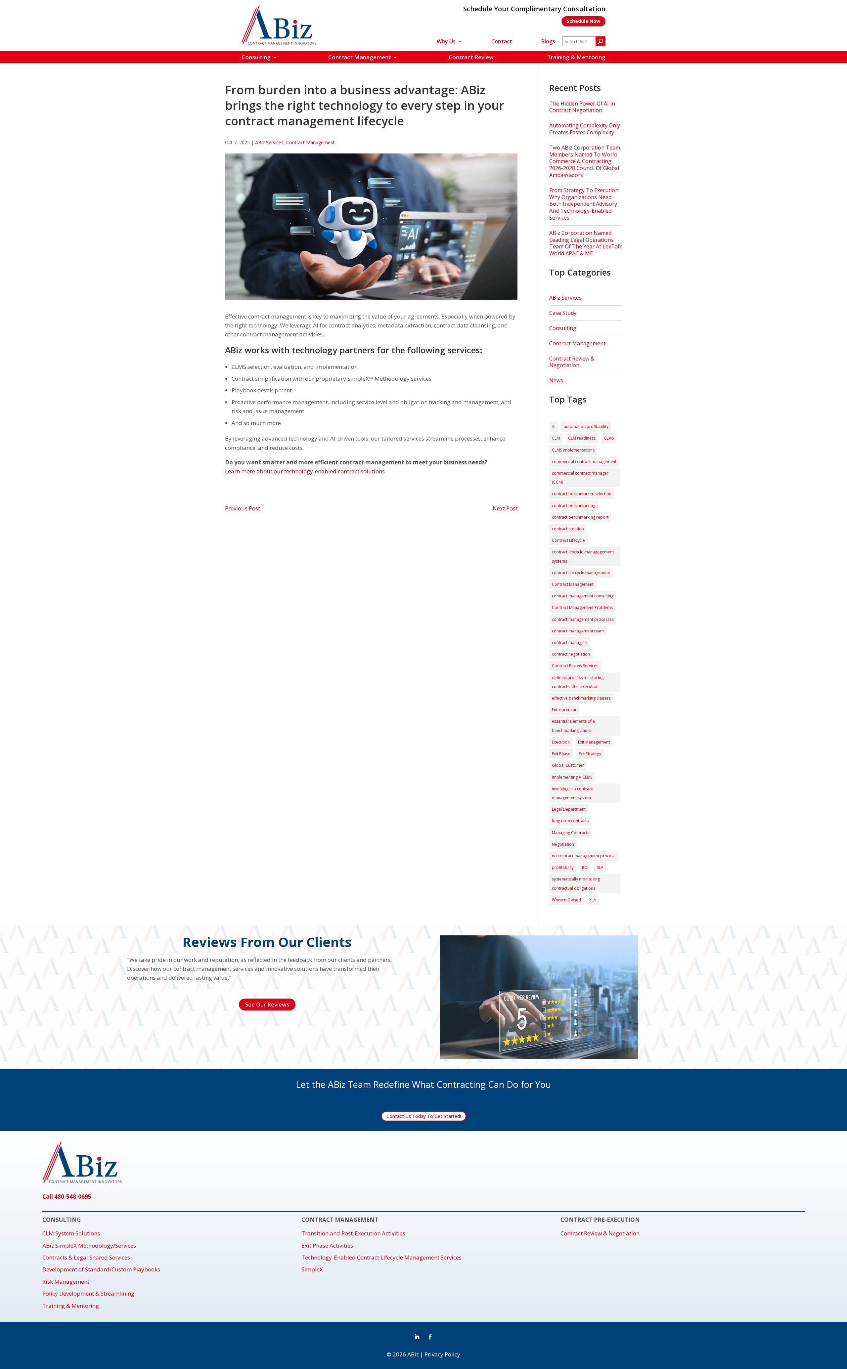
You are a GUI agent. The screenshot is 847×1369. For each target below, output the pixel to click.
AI (554, 426)
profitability (563, 867)
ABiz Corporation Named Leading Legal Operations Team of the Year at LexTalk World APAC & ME (585, 243)
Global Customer (568, 765)
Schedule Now (583, 21)
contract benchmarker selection (581, 493)
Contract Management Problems (582, 607)
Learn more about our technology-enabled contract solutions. (305, 471)
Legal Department (569, 809)
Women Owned (566, 900)
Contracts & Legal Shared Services (86, 1257)
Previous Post (242, 508)
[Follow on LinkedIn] (417, 1337)
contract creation (568, 529)
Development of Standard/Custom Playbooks (101, 1269)
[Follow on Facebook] (430, 1337)
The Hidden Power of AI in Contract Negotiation (582, 107)
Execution (561, 742)
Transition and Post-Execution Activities (353, 1233)
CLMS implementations (573, 450)
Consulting (256, 57)
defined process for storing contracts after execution (577, 682)
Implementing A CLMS (572, 777)
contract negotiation (571, 654)
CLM (556, 438)
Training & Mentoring (576, 57)
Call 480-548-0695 (66, 1196)
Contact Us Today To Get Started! (423, 1116)
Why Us (446, 42)
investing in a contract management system (572, 793)
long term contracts (570, 821)
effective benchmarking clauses (581, 698)
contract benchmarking (573, 505)
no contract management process (583, 856)
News (556, 380)
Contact (501, 42)
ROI (585, 867)
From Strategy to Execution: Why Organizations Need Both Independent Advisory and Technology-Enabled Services (584, 204)
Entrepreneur (564, 709)
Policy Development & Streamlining (88, 1293)
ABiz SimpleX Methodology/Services (89, 1245)
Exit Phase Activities (327, 1245)
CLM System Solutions (71, 1233)
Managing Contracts (570, 832)
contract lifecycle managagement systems (583, 556)
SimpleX (312, 1269)
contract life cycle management (581, 573)
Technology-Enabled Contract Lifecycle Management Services (381, 1257)
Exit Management (594, 742)
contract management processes (583, 619)
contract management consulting (582, 596)
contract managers (569, 642)
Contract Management (359, 57)
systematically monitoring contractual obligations (576, 883)
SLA (600, 867)
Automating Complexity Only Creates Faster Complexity (584, 129)
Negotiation (563, 844)
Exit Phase (561, 753)
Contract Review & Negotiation (571, 362)
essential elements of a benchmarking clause (573, 725)
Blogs (548, 42)
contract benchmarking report (580, 517)
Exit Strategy (590, 753)
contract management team (578, 631)
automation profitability (586, 426)
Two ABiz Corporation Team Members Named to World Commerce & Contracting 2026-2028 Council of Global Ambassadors (584, 161)
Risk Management (65, 1281)
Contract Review (471, 57)
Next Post (505, 508)
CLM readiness (582, 438)
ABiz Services (269, 142)
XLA (592, 900)
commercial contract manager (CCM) (580, 477)
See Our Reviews (267, 1004)
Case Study (562, 313)
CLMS (609, 438)
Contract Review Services (575, 665)
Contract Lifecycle (568, 540)
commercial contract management (584, 461)
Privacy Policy (442, 1354)
